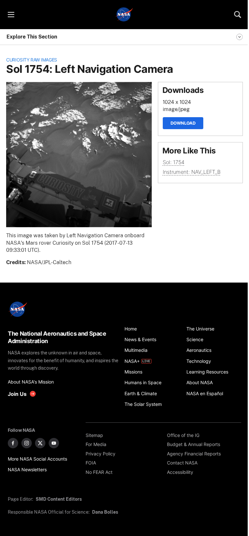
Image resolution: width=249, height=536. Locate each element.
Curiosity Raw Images (31, 59)
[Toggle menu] (11, 14)
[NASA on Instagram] (26, 443)
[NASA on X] (40, 443)
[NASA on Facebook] (13, 443)
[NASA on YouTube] (54, 443)
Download (183, 123)
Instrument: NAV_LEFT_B (191, 172)
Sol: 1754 (173, 162)
